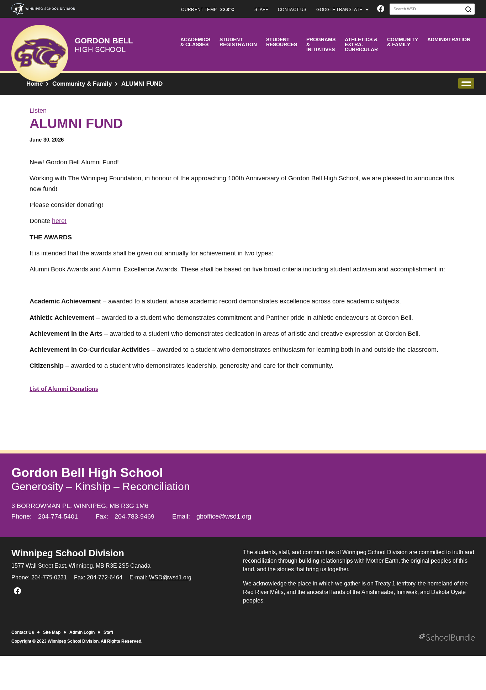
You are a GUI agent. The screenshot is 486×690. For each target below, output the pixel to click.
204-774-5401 (58, 516)
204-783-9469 (134, 516)
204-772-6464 (104, 577)
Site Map (51, 632)
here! (59, 220)
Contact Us (22, 632)
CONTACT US (292, 9)
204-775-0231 (49, 577)
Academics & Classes (195, 42)
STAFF (261, 9)
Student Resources (281, 42)
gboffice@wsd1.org (223, 516)
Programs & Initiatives (321, 44)
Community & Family (402, 42)
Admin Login (82, 632)
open (466, 83)
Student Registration (238, 42)
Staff (108, 632)
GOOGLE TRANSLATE (339, 9)
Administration (448, 39)
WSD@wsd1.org (170, 577)
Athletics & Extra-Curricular (361, 44)
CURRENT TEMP (207, 9)
